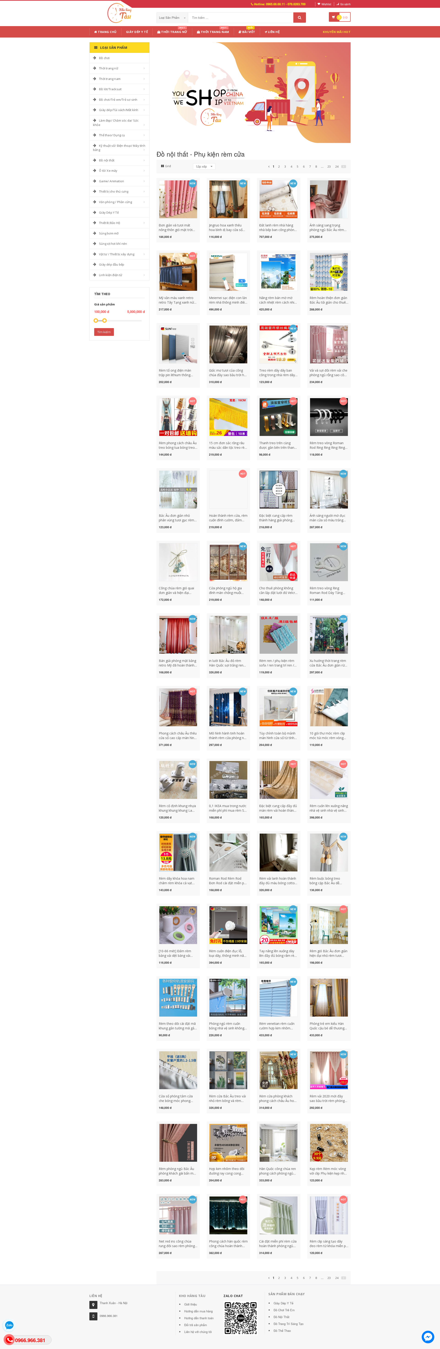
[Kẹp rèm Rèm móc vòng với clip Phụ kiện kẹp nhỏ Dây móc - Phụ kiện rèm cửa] (329, 1142)
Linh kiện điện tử (110, 275)
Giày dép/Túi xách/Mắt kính (118, 110)
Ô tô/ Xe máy (108, 171)
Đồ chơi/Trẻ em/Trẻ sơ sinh (118, 100)
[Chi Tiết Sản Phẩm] (170, 183)
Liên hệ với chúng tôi (198, 1332)
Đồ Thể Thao (282, 1330)
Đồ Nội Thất (281, 1317)
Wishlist (326, 4)
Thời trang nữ (108, 68)
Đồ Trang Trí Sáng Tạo (288, 1324)
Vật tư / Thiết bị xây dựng (116, 254)
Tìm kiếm (104, 332)
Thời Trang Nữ (173, 31)
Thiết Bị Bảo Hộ (109, 223)
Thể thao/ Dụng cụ (112, 135)
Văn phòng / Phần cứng (115, 202)
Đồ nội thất (106, 160)
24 (336, 166)
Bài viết (248, 31)
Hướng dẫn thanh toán (199, 1318)
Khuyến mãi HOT (337, 32)
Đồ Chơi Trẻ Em (284, 1310)
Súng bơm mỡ (108, 233)
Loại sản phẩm (169, 17)
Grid (168, 166)
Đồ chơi (104, 58)
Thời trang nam (110, 79)
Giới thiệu (190, 1304)
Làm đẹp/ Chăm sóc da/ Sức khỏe (115, 122)
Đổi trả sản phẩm (195, 1325)
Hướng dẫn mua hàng (198, 1311)
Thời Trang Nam (214, 31)
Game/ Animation (111, 181)
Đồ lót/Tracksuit (110, 89)
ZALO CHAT (233, 1296)
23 (329, 166)
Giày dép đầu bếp (111, 264)
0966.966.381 (109, 1316)
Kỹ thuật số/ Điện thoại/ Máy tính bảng (119, 148)
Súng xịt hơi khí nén (113, 244)
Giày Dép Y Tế (137, 32)
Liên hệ (273, 32)
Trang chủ (107, 32)
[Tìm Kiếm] (299, 17)
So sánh (345, 4)
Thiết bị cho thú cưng (113, 191)
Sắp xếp (202, 166)
